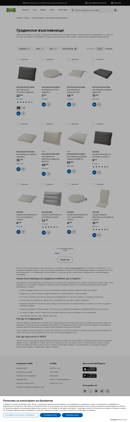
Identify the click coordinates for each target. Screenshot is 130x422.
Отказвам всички (50, 415)
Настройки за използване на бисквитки (20, 415)
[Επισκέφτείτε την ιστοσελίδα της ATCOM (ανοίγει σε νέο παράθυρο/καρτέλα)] (118, 419)
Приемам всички (72, 415)
